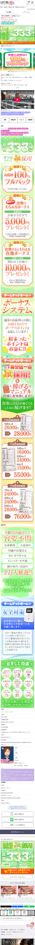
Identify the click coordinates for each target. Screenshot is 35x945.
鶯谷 (20, 896)
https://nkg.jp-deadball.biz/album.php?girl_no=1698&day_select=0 (16, 742)
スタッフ (21, 119)
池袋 (3, 896)
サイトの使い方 (21, 929)
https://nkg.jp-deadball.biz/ (7, 793)
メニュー (32, 3)
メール (17, 914)
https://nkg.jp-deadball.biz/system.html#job (10, 798)
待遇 (5, 119)
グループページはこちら (17, 877)
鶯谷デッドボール (23, 895)
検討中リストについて (18, 932)
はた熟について (12, 929)
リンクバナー (9, 932)
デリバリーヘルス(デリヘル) (9, 19)
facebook (17, 906)
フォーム (24, 914)
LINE (29, 906)
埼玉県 (5, 7)
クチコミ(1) (26, 12)
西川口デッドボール (20, 7)
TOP (1, 7)
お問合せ (3, 934)
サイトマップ (9, 934)
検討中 (28, 3)
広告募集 (3, 932)
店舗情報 (30, 119)
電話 (4, 914)
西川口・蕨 (11, 7)
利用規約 (6, 929)
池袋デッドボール (5, 895)
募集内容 (13, 119)
